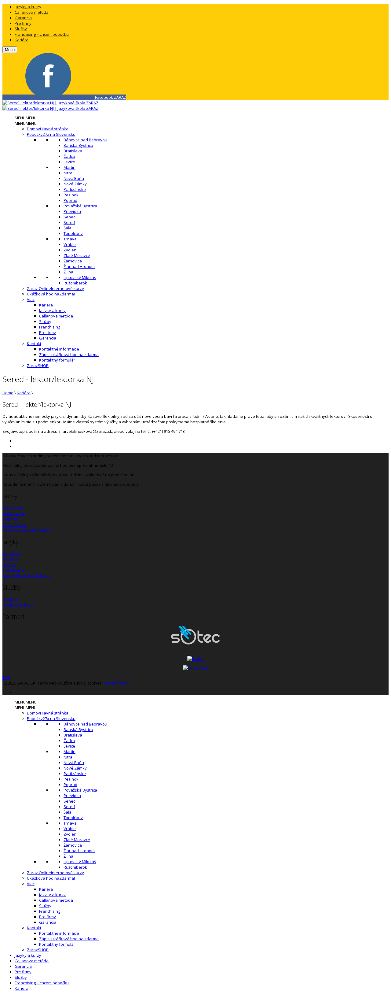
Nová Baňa (74, 178)
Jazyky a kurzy (28, 6)
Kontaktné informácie (59, 349)
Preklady (10, 599)
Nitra (68, 173)
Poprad (70, 200)
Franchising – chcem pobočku (42, 34)
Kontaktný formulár (57, 360)
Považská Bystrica (80, 206)
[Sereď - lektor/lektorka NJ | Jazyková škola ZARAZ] (50, 103)
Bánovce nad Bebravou (85, 140)
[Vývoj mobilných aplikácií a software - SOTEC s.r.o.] (195, 643)
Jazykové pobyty (17, 604)
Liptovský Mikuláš (80, 277)
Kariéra (21, 40)
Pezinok (71, 195)
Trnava (70, 239)
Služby (21, 29)
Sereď (69, 222)
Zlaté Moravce (77, 255)
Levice (69, 162)
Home (7, 392)
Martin (69, 167)
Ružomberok (75, 283)
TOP (6, 677)
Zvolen (70, 250)
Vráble (70, 244)
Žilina (68, 272)
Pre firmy (23, 23)
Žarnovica (73, 261)
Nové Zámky (75, 184)
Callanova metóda (32, 12)
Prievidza (72, 211)
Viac (31, 299)
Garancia (23, 17)
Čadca (69, 156)
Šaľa (67, 228)
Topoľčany (73, 233)
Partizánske (75, 189)
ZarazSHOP (38, 365)
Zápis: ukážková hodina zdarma (69, 354)
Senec (69, 217)
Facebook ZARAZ (110, 97)
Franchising (49, 327)
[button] (26, 118)
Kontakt (34, 343)
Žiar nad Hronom (79, 266)
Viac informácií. (117, 683)
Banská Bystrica (78, 145)
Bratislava (73, 151)
